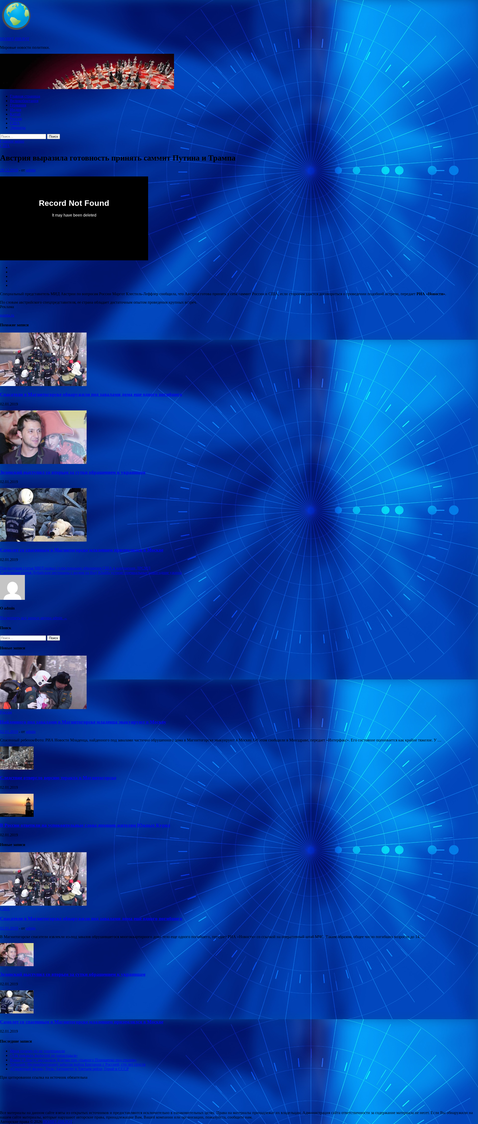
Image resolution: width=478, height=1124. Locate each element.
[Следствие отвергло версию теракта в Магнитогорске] (17, 768)
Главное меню (12, 141)
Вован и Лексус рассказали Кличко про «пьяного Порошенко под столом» (73, 1060)
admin (31, 170)
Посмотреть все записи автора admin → (33, 618)
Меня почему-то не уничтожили (37, 1051)
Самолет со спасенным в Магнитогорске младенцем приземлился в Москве (81, 550)
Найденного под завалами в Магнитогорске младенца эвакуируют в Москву (83, 722)
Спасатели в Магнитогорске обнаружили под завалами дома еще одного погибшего (91, 394)
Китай (15, 114)
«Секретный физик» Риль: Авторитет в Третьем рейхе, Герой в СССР (69, 1069)
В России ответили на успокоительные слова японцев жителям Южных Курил (85, 825)
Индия (15, 110)
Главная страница (25, 96)
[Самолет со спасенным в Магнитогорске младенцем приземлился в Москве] (43, 540)
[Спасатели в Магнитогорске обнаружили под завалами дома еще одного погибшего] (43, 385)
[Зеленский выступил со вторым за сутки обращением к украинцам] (43, 462)
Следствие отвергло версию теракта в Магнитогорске (58, 777)
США (15, 123)
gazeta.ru (7, 315)
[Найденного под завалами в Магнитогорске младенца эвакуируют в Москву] (43, 708)
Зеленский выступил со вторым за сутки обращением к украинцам (72, 472)
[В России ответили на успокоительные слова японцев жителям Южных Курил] (17, 815)
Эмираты (18, 127)
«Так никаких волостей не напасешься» (44, 1055)
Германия (18, 105)
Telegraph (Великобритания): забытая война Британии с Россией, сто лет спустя (77, 1064)
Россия (16, 118)
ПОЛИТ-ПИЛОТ (14, 39)
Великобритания (24, 101)
